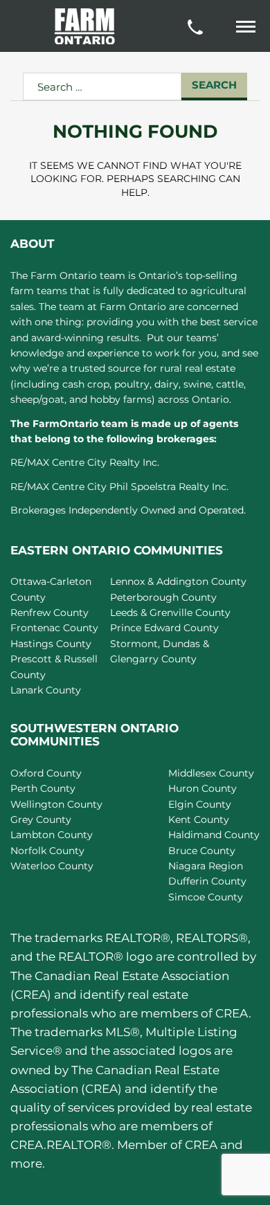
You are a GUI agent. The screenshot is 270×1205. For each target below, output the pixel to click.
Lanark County (45, 690)
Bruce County (201, 850)
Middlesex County (211, 773)
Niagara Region (205, 866)
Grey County (40, 819)
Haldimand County (214, 834)
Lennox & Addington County (178, 581)
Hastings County (50, 643)
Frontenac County (54, 628)
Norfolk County (47, 850)
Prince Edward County (164, 628)
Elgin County (199, 804)
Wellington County (56, 804)
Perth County (42, 788)
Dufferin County (207, 881)
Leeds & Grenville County (170, 612)
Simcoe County (205, 897)
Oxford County (46, 773)
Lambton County (51, 834)
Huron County (202, 788)
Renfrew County (49, 612)
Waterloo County (51, 866)
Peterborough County (163, 597)
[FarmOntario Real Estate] (84, 26)
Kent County (198, 819)
